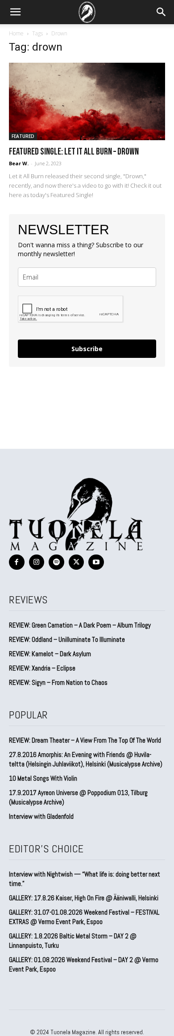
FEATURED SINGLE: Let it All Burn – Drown (74, 151)
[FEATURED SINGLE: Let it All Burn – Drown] (87, 101)
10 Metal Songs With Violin (43, 778)
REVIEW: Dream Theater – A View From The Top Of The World (85, 740)
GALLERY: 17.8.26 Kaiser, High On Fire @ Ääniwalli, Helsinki (83, 898)
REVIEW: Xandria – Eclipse (42, 668)
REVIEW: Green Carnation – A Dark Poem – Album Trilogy (80, 625)
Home (16, 33)
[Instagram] (37, 562)
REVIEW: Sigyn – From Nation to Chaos (58, 682)
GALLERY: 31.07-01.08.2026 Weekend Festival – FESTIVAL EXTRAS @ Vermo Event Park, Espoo (84, 917)
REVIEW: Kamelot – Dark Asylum (50, 653)
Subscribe (87, 348)
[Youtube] (96, 562)
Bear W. (19, 163)
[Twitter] (76, 562)
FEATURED (23, 136)
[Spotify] (56, 562)
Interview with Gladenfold (41, 816)
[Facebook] (17, 562)
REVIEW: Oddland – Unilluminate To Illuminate (67, 639)
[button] (15, 12)
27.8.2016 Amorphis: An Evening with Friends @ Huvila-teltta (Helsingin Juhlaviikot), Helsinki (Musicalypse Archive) (85, 759)
